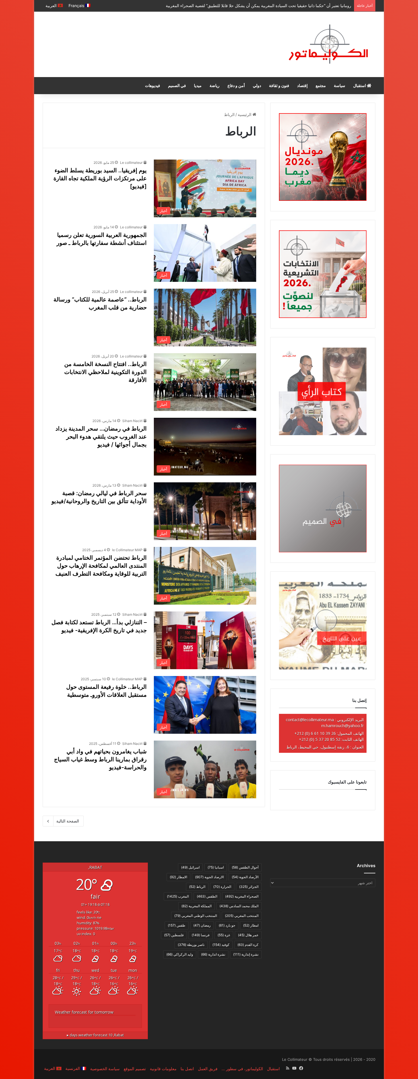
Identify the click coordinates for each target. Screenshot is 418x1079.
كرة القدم (247, 944)
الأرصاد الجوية (245, 877)
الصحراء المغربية (241, 896)
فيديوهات (152, 85)
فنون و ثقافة (279, 85)
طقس (176, 925)
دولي (257, 85)
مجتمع (321, 85)
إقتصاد (302, 85)
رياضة (215, 85)
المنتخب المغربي (241, 915)
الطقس (207, 896)
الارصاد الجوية (209, 877)
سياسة (339, 85)
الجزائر (248, 886)
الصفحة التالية (67, 820)
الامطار (178, 877)
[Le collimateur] (328, 44)
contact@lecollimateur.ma (310, 719)
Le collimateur (131, 162)
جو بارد (227, 925)
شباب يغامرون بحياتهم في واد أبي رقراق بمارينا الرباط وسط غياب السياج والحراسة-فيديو (100, 759)
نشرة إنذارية (245, 954)
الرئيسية (245, 114)
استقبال (360, 85)
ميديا (198, 85)
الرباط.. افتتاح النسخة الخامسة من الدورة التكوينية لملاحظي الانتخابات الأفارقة (105, 372)
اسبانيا (216, 867)
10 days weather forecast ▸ (95, 1035)
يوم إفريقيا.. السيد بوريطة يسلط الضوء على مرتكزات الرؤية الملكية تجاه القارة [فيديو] (100, 178)
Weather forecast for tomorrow (84, 1012)
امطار (250, 925)
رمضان (202, 925)
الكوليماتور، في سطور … (242, 1068)
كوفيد (220, 944)
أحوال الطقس (245, 867)
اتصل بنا (187, 1068)
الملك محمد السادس (239, 906)
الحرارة (222, 886)
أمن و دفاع (236, 85)
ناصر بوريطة (191, 944)
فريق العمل (208, 1068)
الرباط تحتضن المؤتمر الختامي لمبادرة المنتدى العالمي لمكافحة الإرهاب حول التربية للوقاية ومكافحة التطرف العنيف (101, 565)
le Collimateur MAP (127, 550)
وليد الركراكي (179, 954)
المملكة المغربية (196, 906)
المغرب (178, 896)
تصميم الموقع (135, 1068)
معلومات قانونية (163, 1068)
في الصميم (177, 85)
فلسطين (174, 935)
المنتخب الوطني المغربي (195, 915)
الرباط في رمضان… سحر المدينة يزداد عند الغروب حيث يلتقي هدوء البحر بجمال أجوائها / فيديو (101, 436)
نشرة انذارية (213, 954)
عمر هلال (248, 935)
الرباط (197, 886)
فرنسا (201, 935)
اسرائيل (190, 867)
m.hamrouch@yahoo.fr (342, 725)
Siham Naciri (132, 421)
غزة (224, 935)
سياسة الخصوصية (105, 1068)
